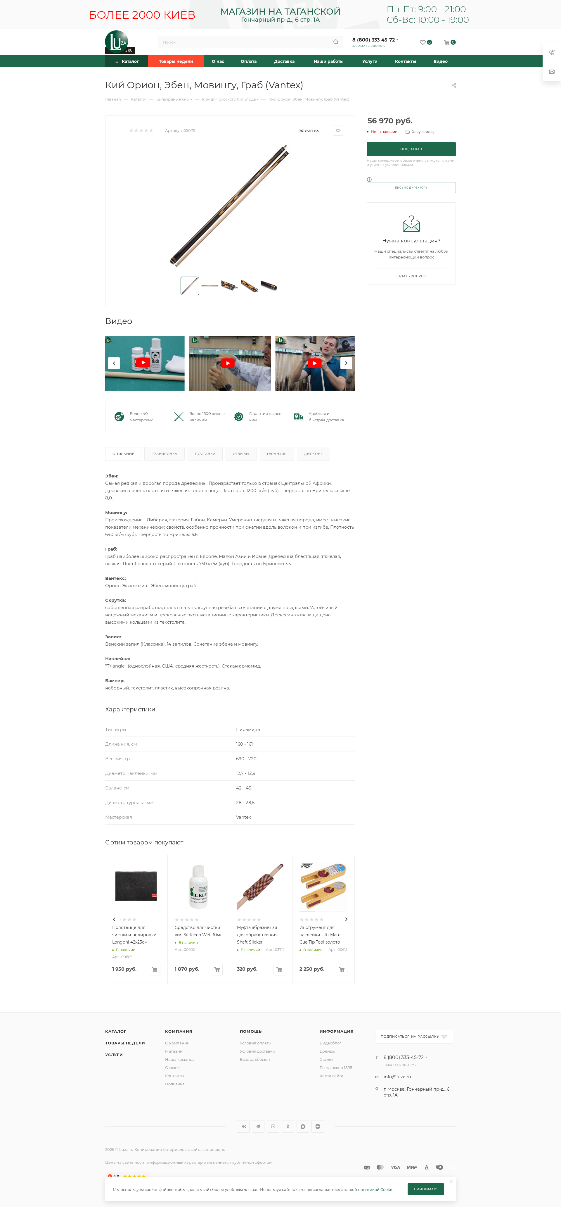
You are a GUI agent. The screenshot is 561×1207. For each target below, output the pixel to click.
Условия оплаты (255, 1043)
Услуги (114, 1054)
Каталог (116, 1031)
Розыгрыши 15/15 (336, 1067)
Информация (337, 1031)
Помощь (251, 1031)
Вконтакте (243, 1126)
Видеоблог (330, 1043)
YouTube (273, 1126)
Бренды (327, 1051)
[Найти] (336, 42)
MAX (303, 1126)
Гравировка (164, 454)
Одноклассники (288, 1126)
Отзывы (241, 454)
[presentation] (114, 363)
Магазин (174, 1051)
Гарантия (277, 454)
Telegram (258, 1126)
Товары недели (125, 1043)
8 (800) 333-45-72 (373, 40)
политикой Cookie (376, 1189)
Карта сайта (331, 1075)
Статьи (326, 1059)
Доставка (205, 454)
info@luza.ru (397, 1077)
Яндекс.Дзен (317, 1126)
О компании (177, 1043)
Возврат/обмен (255, 1059)
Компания (178, 1031)
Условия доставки (257, 1051)
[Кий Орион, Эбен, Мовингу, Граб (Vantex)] (230, 206)
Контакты (174, 1075)
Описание (123, 454)
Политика (175, 1084)
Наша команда (180, 1059)
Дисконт (313, 454)
